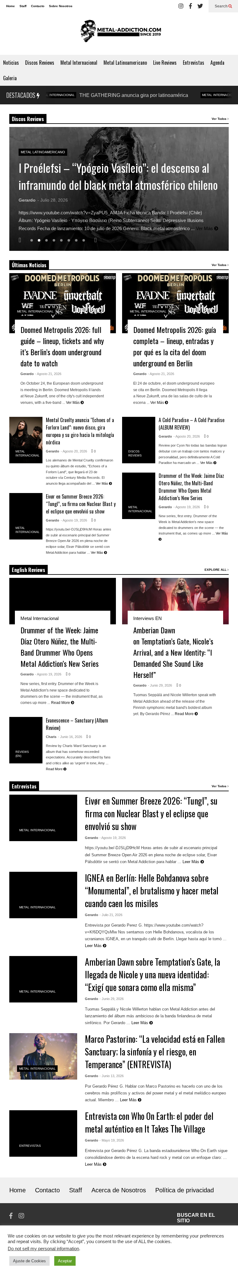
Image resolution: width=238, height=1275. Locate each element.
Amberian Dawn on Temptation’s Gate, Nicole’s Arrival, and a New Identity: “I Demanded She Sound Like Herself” (173, 652)
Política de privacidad (184, 1190)
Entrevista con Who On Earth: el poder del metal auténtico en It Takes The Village (149, 1122)
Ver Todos (219, 118)
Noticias (11, 62)
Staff (23, 6)
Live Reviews (165, 62)
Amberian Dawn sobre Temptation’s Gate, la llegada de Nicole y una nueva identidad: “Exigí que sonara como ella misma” (152, 974)
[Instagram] (180, 6)
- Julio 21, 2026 (110, 915)
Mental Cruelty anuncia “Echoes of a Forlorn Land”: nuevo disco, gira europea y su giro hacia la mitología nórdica (80, 431)
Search (221, 6)
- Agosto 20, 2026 (74, 451)
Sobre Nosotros (61, 6)
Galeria (10, 78)
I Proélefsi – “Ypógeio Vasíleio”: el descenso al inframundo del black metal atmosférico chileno (118, 176)
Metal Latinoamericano (125, 62)
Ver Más (205, 228)
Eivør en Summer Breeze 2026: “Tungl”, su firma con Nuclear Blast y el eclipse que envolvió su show (81, 504)
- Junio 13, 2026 (111, 1076)
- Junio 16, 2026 (70, 737)
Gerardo (27, 200)
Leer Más (192, 861)
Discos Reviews (39, 62)
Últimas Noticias (29, 265)
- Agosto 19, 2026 (74, 520)
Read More (61, 703)
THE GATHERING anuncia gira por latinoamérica (109, 95)
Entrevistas (193, 62)
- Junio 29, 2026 (160, 685)
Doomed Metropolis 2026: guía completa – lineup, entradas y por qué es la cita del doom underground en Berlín (174, 346)
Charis (51, 737)
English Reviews (28, 570)
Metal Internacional (78, 62)
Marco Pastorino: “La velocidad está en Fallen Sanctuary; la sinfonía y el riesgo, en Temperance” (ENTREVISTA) (155, 1052)
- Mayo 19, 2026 (111, 1140)
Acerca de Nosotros (118, 1190)
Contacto (37, 6)
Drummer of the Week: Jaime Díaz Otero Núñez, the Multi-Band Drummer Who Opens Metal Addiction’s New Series (191, 487)
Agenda (217, 62)
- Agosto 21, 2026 (48, 374)
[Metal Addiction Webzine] (119, 34)
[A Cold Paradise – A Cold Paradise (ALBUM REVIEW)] (138, 440)
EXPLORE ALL (216, 569)
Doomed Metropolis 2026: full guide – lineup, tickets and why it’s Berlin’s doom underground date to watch (62, 346)
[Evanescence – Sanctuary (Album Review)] (25, 740)
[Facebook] (190, 6)
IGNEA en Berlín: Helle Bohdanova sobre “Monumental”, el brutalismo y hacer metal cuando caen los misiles (151, 890)
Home (10, 6)
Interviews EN (147, 618)
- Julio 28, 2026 (52, 200)
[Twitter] (200, 6)
